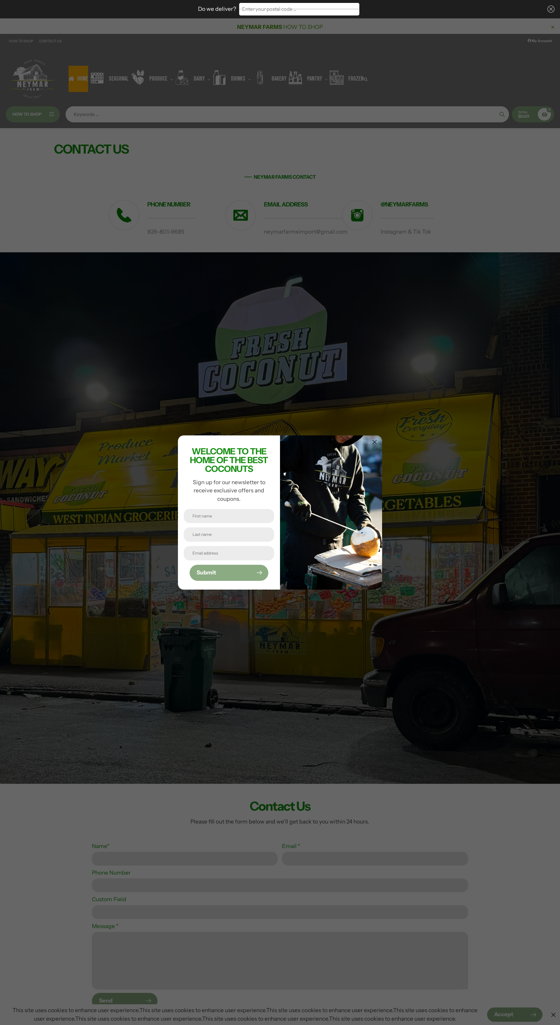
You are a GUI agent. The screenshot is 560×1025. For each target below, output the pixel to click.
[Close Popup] (374, 442)
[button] (550, 9)
